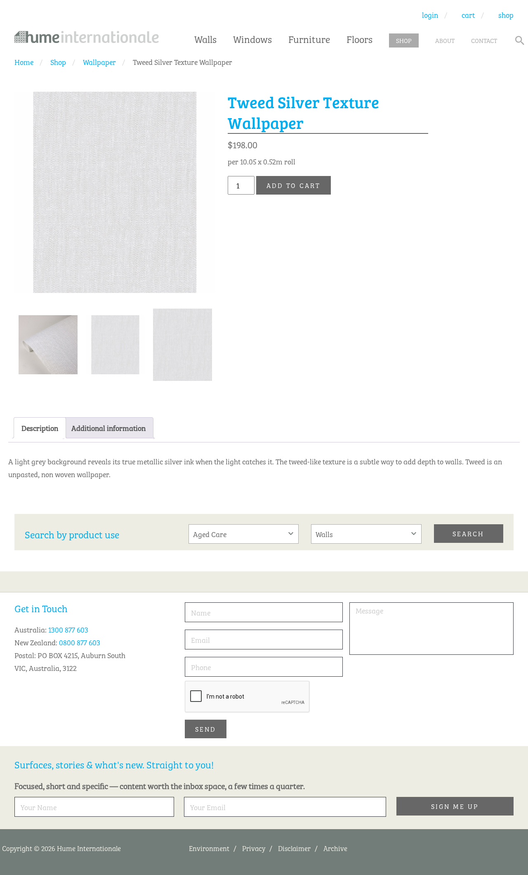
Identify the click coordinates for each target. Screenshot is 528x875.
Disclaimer (294, 848)
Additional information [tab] (108, 427)
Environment (209, 848)
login (430, 14)
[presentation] (247, 697)
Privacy (253, 848)
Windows (252, 38)
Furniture (309, 38)
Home (23, 61)
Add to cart (293, 185)
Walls (205, 38)
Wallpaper (99, 61)
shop (506, 14)
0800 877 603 (79, 642)
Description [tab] (39, 427)
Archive (335, 848)
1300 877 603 (68, 629)
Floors (359, 38)
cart (468, 14)
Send (205, 729)
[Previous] (180, 264)
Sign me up (455, 806)
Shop (58, 61)
